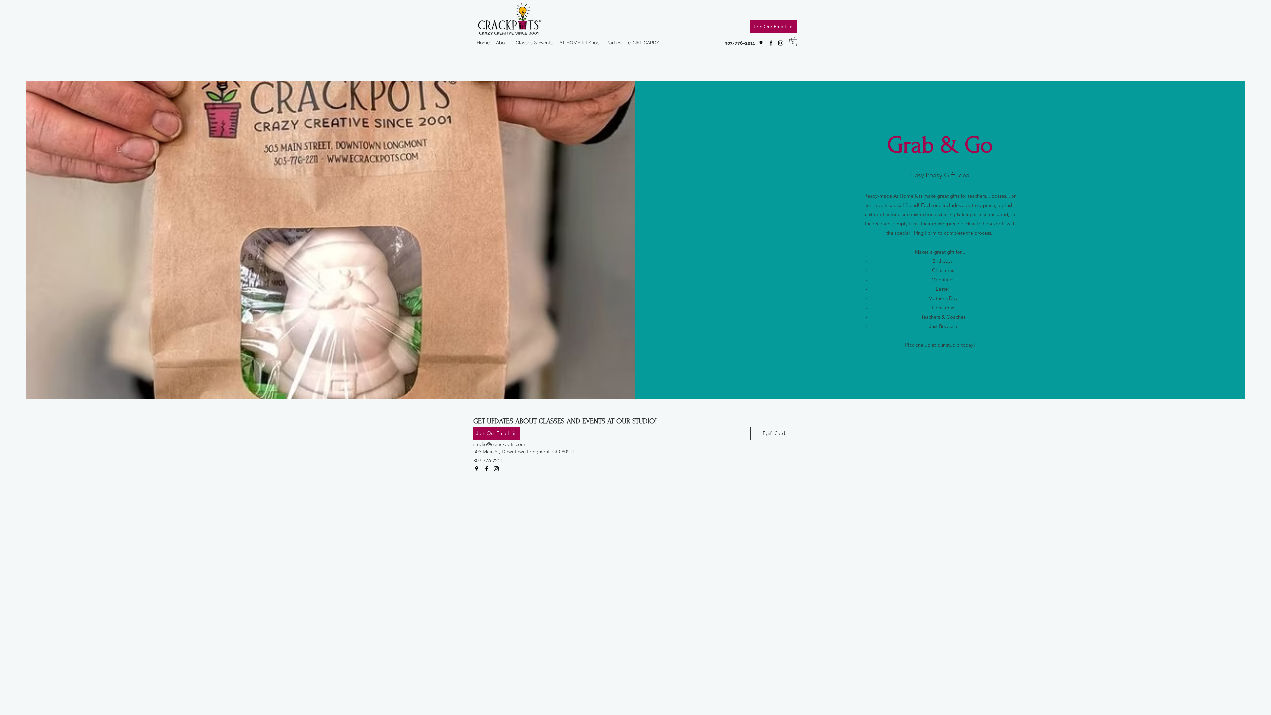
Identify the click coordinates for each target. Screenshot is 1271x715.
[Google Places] (761, 43)
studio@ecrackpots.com (499, 444)
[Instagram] (780, 43)
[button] (793, 41)
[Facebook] (771, 43)
